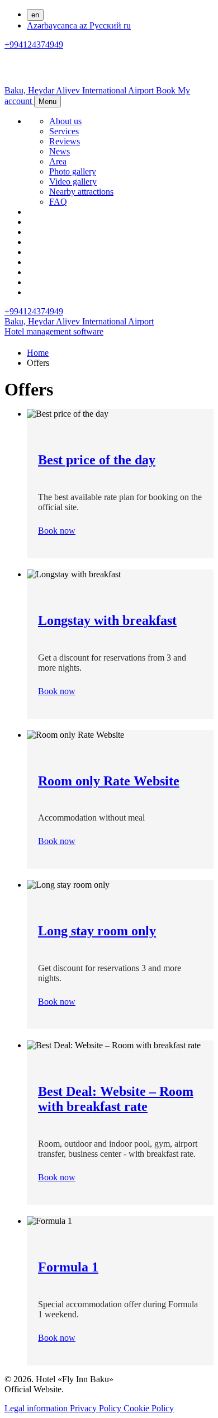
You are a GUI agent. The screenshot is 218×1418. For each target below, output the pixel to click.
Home (38, 352)
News (59, 151)
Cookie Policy (149, 1408)
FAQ (58, 201)
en (35, 15)
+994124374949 (33, 44)
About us (65, 121)
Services (64, 131)
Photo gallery (72, 171)
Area (58, 161)
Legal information (37, 1408)
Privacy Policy (97, 1408)
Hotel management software (53, 331)
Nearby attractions (81, 191)
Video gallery (73, 181)
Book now (56, 530)
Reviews (64, 141)
